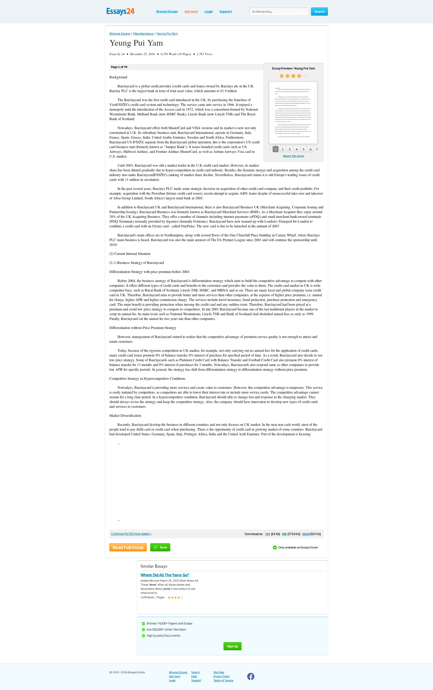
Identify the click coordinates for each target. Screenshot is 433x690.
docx (305, 533)
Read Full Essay (128, 547)
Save (163, 547)
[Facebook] (250, 679)
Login (209, 11)
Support (225, 11)
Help (194, 676)
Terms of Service (223, 680)
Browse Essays (167, 11)
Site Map (218, 672)
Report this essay (293, 156)
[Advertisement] (216, 481)
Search (195, 672)
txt (267, 533)
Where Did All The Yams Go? (164, 575)
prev (270, 149)
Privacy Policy (221, 676)
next (317, 149)
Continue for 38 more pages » (131, 534)
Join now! (191, 11)
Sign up (232, 646)
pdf (284, 533)
